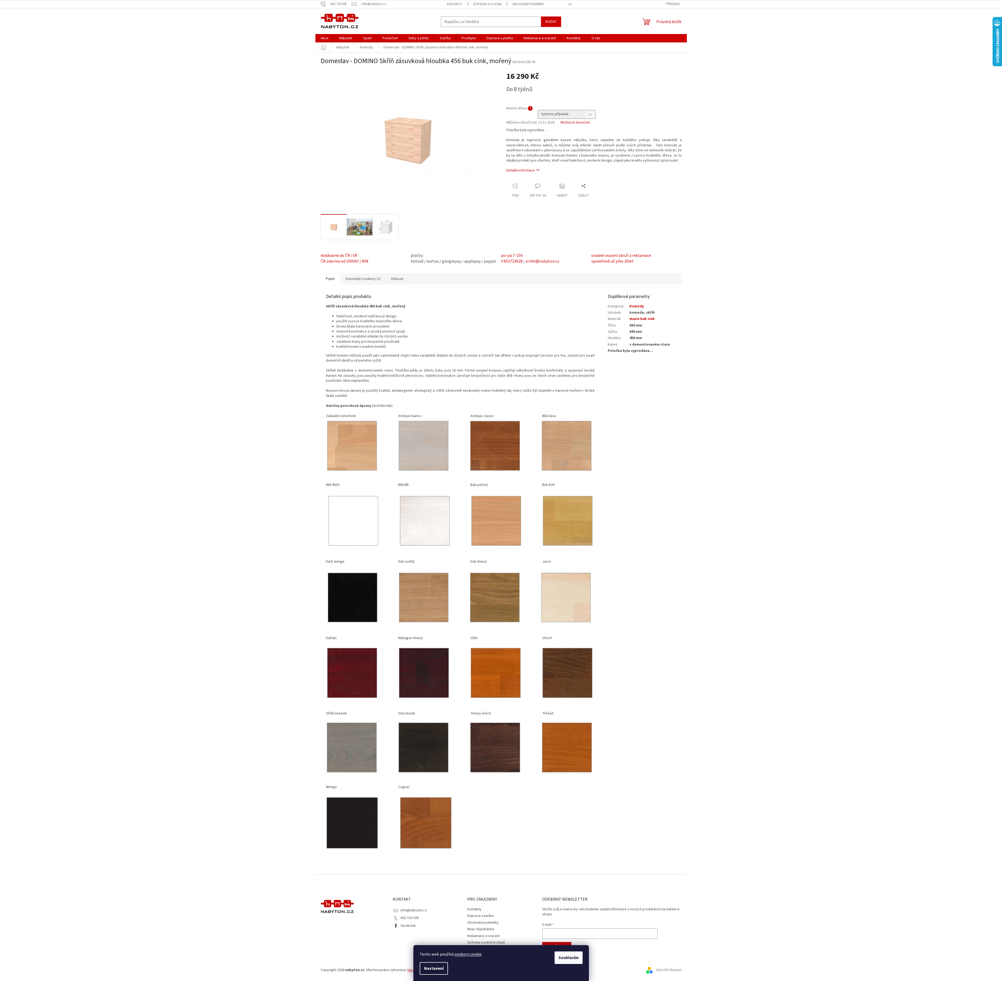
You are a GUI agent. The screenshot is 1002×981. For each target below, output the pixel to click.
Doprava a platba (487, 4)
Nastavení (433, 968)
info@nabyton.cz (414, 910)
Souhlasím (569, 958)
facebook (408, 925)
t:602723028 (512, 261)
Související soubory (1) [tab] (363, 278)
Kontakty (455, 4)
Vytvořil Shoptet (669, 970)
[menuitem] (324, 38)
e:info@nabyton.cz (542, 261)
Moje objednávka (480, 929)
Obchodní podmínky (528, 4)
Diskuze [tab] (397, 278)
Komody (636, 306)
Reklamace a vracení (483, 936)
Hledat (551, 21)
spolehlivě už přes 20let (612, 261)
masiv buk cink (642, 319)
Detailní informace (520, 170)
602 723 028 (410, 918)
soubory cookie (468, 954)
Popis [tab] (330, 278)
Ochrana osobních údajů (486, 942)
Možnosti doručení (575, 122)
